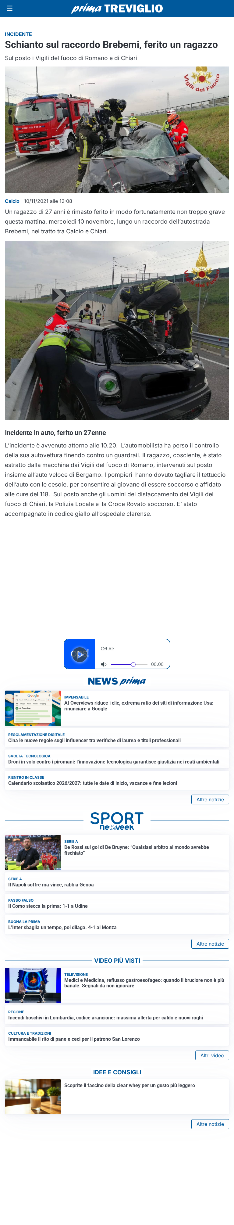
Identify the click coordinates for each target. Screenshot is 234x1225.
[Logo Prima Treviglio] (117, 8)
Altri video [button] (212, 1055)
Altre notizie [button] (210, 799)
